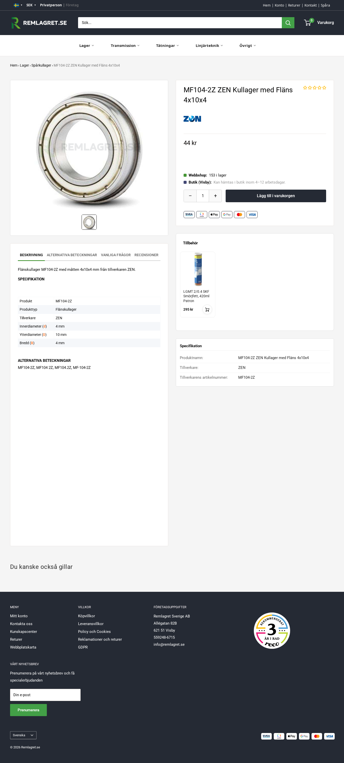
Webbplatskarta (23, 647)
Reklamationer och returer (100, 639)
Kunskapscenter (23, 631)
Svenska (19, 735)
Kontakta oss (21, 624)
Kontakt (310, 5)
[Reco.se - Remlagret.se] (272, 625)
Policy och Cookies (94, 631)
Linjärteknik (207, 45)
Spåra (325, 5)
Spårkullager (41, 65)
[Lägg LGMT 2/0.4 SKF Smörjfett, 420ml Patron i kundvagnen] (207, 309)
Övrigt (245, 45)
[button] (314, 87)
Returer (294, 5)
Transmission (123, 45)
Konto (279, 5)
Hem (267, 5)
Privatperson (51, 5)
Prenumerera (28, 710)
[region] (255, 289)
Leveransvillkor (91, 624)
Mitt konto (19, 616)
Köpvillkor (86, 616)
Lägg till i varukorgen (276, 195)
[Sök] (288, 22)
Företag (72, 5)
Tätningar (165, 45)
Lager (84, 45)
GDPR (83, 647)
